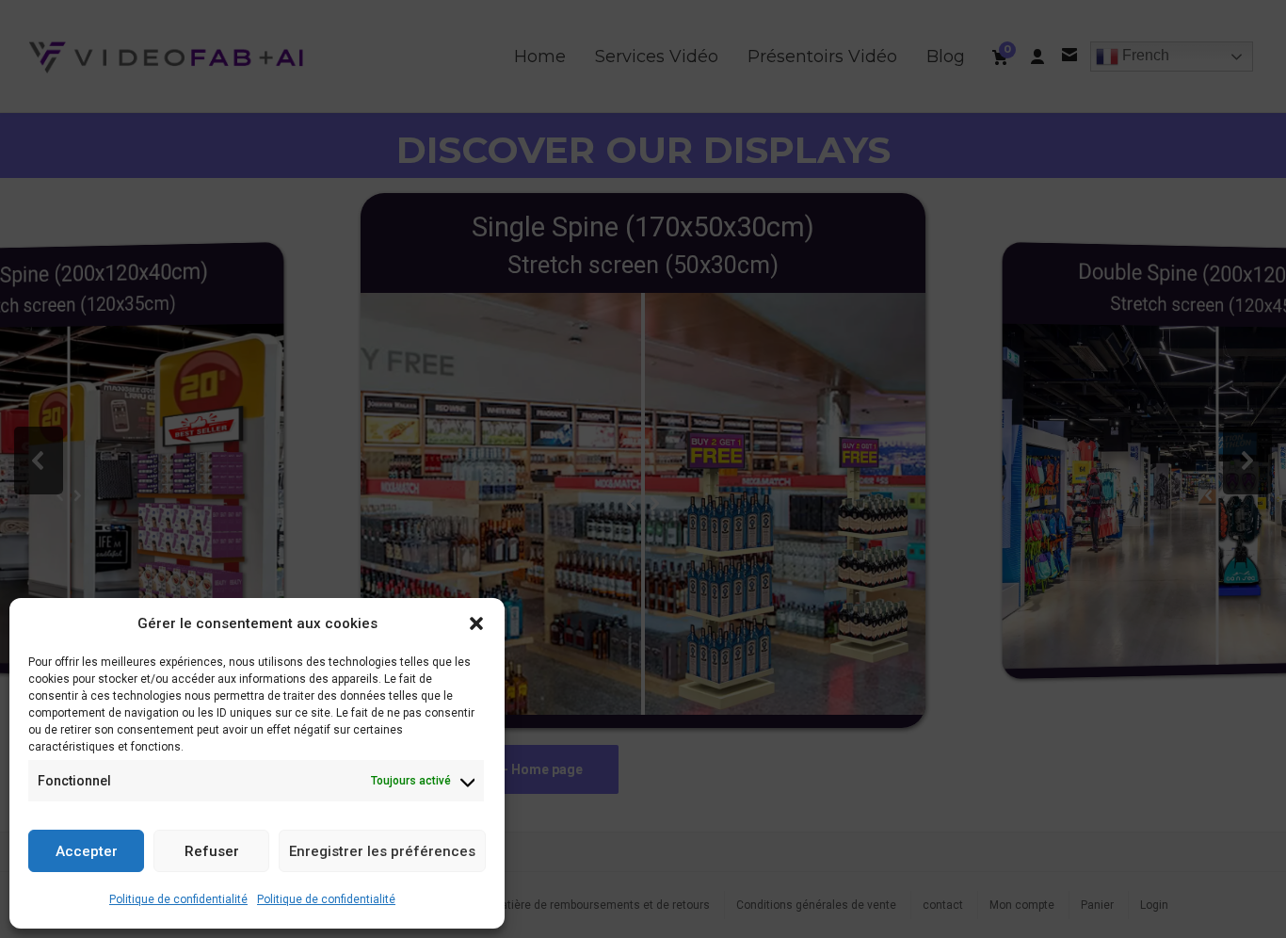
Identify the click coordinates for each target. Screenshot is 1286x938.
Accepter (87, 851)
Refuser (212, 851)
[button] (476, 623)
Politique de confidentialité (178, 899)
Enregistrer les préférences (382, 851)
